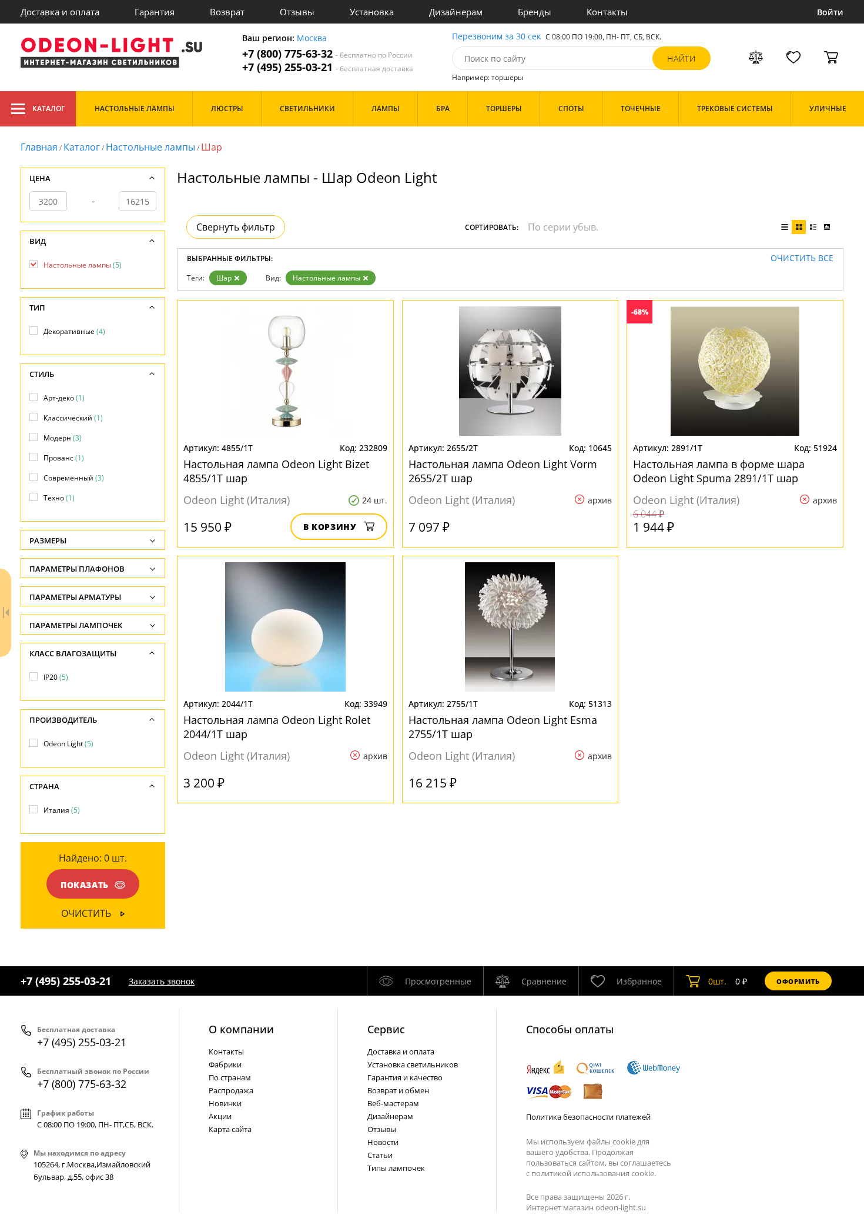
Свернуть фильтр (235, 227)
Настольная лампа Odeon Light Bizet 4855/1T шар (276, 471)
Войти (830, 12)
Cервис (386, 1029)
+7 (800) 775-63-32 (327, 54)
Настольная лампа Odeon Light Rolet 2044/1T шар (276, 727)
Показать (85, 884)
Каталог (48, 109)
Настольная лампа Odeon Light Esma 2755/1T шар (502, 727)
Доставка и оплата (60, 12)
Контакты (607, 12)
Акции (220, 1116)
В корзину (330, 526)
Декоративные (74, 331)
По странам (230, 1077)
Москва (312, 39)
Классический (73, 418)
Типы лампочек (396, 1168)
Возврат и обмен (398, 1090)
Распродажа (231, 1090)
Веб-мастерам (393, 1103)
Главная (39, 147)
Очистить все (802, 258)
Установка (372, 12)
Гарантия (155, 12)
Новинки (225, 1103)
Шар (224, 278)
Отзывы (297, 12)
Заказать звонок (162, 981)
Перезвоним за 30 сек (496, 37)
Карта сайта (230, 1129)
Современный (73, 478)
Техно (59, 498)
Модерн (62, 438)
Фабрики (225, 1064)
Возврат (227, 12)
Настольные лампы (150, 147)
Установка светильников (412, 1064)
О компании (241, 1029)
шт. (717, 981)
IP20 (55, 677)
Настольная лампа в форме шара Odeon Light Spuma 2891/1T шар (719, 471)
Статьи (380, 1155)
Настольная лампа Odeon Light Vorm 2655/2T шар (502, 471)
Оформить (798, 981)
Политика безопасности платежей (588, 1116)
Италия (61, 810)
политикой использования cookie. (593, 1173)
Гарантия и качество (405, 1077)
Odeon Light (68, 744)
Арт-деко (64, 398)
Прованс (63, 458)
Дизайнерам (456, 12)
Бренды (534, 12)
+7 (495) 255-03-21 (327, 67)
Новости (382, 1142)
